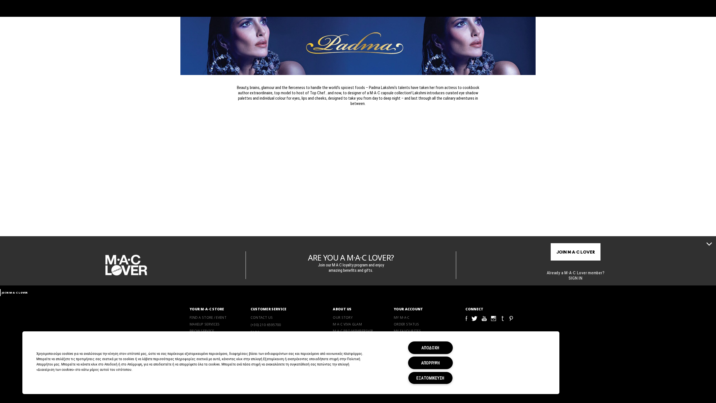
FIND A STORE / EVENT (208, 318)
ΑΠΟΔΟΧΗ (430, 347)
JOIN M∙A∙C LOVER (575, 252)
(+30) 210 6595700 (266, 324)
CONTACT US (262, 318)
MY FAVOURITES (407, 331)
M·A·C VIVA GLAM (347, 324)
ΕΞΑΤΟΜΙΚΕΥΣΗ (430, 378)
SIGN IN (575, 278)
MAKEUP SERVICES (205, 324)
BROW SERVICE (202, 331)
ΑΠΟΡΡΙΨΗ (430, 362)
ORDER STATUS (406, 324)
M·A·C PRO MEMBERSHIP (353, 331)
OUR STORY (343, 318)
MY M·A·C (401, 318)
